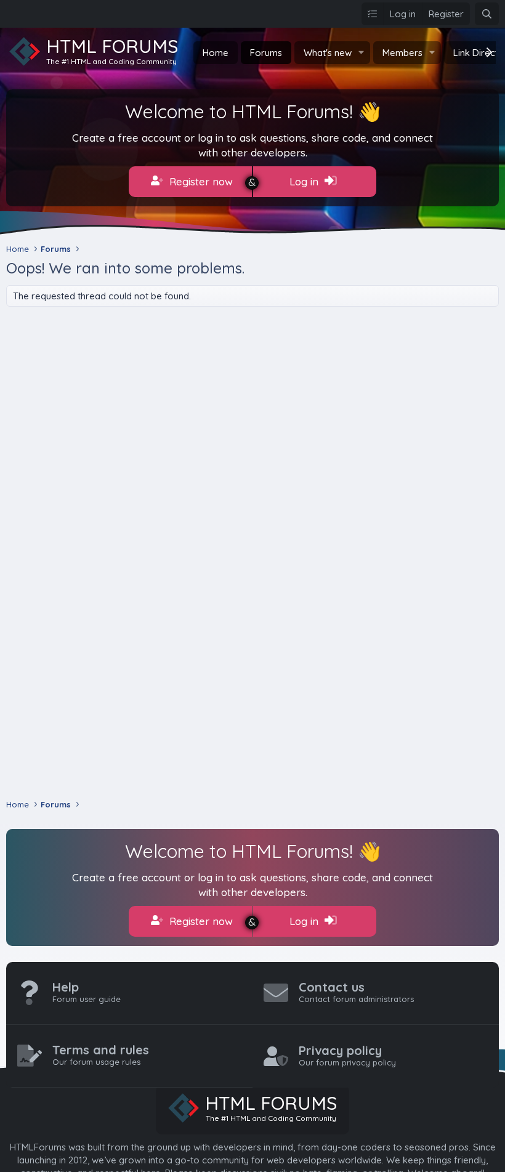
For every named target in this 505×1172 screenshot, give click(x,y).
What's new (328, 53)
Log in (305, 181)
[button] (361, 52)
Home (215, 53)
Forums (266, 53)
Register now (199, 181)
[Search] (487, 13)
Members (402, 53)
